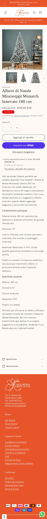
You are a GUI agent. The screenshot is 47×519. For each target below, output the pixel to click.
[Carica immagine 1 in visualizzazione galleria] (11, 77)
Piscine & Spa (12, 489)
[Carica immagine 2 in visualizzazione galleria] (23, 77)
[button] (6, 13)
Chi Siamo (10, 420)
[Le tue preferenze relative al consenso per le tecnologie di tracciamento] (4, 516)
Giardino (9, 478)
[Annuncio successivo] (42, 3)
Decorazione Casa (14, 485)
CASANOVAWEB (19, 515)
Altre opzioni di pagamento (23, 152)
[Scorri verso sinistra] (3, 78)
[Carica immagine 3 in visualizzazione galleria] (35, 77)
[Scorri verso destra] (44, 78)
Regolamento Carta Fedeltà (19, 463)
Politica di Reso (13, 460)
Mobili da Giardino (14, 482)
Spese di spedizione (22, 116)
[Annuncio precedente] (5, 3)
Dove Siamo (11, 424)
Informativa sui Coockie (17, 449)
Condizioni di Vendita (16, 442)
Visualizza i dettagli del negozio (19, 169)
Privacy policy (12, 445)
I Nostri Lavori (12, 427)
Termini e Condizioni (15, 452)
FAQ (7, 456)
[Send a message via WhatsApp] (42, 514)
